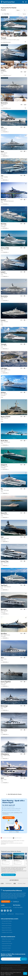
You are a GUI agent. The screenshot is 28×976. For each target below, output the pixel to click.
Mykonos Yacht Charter (7, 930)
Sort (25, 14)
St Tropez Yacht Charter (7, 921)
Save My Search (17, 837)
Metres (18, 10)
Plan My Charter (5, 901)
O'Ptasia (4, 860)
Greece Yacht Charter (6, 927)
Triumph (3, 38)
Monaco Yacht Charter (6, 923)
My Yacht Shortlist (7, 837)
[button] (25, 118)
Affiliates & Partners (19, 914)
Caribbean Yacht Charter (7, 932)
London (3, 905)
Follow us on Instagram (8, 911)
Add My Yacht (11, 914)
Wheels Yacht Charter (6, 941)
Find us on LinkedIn (11, 911)
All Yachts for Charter (9, 874)
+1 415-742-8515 (17, 907)
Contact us (16, 901)
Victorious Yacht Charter (7, 943)
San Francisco (16, 905)
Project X (16, 860)
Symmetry (4, 103)
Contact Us (3, 914)
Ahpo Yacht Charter (6, 950)
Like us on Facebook (2, 911)
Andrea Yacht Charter (6, 945)
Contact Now (8, 817)
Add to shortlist (25, 42)
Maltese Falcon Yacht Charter (8, 939)
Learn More (8, 974)
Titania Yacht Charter (6, 948)
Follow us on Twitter (5, 911)
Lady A (3, 70)
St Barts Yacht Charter (6, 925)
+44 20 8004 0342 (6, 907)
